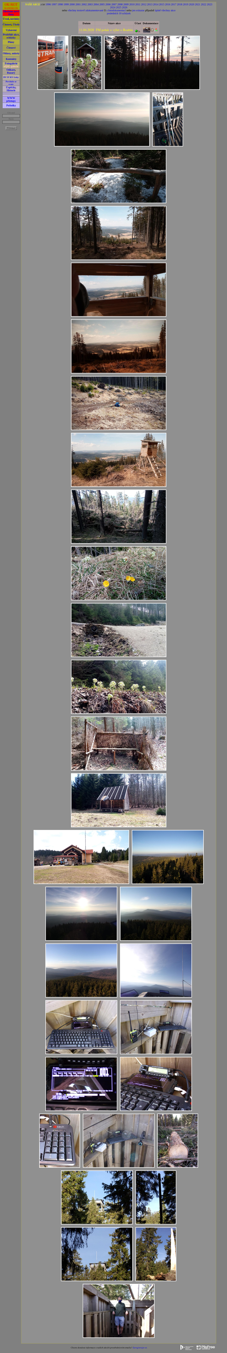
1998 (60, 4)
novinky (14, 18)
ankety (15, 53)
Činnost (7, 24)
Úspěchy (10, 87)
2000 (72, 4)
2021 (197, 4)
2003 (90, 4)
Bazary (11, 72)
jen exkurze (138, 10)
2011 (137, 4)
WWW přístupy (11, 99)
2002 (84, 4)
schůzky (11, 37)
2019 (185, 4)
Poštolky (11, 105)
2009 (126, 4)
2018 (179, 4)
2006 (108, 4)
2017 (173, 4)
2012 (143, 4)
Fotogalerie (11, 63)
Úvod (6, 18)
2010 (132, 4)
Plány (11, 42)
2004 (96, 4)
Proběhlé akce (11, 34)
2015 (161, 4)
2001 (78, 4)
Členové (11, 47)
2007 (114, 4)
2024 (112, 7)
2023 (209, 4)
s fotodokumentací (116, 10)
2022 (203, 4)
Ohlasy (6, 53)
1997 (54, 4)
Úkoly (16, 24)
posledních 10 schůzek (119, 13)
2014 (155, 4)
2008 (120, 4)
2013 (149, 4)
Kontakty (11, 59)
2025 (118, 7)
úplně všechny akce (165, 10)
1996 (48, 4)
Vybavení (11, 30)
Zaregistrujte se (140, 1347)
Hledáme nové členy (11, 13)
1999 (66, 4)
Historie (11, 90)
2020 (191, 4)
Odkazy (10, 69)
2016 (167, 4)
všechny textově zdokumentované (85, 10)
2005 (102, 4)
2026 (124, 7)
